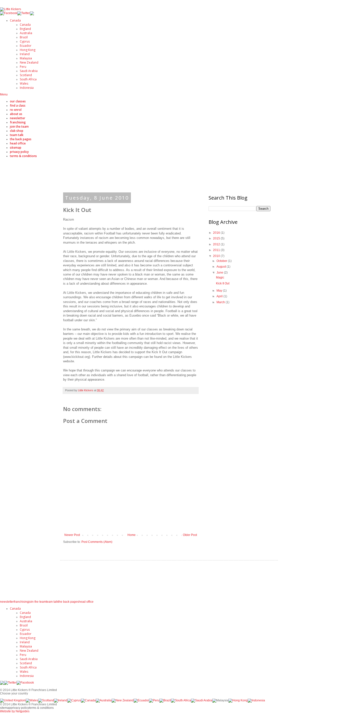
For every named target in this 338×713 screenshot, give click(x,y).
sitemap (15, 147)
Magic (220, 277)
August (222, 266)
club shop (16, 131)
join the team (19, 126)
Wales (24, 83)
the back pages (20, 139)
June (220, 272)
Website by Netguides (14, 711)
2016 (217, 232)
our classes (18, 101)
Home (131, 535)
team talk (17, 135)
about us (16, 114)
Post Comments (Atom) (96, 542)
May (220, 290)
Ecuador (25, 46)
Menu (4, 94)
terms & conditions (23, 156)
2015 (217, 238)
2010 (217, 256)
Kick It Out (222, 283)
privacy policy (19, 152)
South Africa (28, 79)
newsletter (17, 118)
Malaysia (26, 58)
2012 (217, 244)
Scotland (26, 75)
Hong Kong (27, 50)
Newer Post (72, 535)
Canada (15, 20)
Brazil (24, 37)
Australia (26, 33)
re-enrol (16, 110)
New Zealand (29, 62)
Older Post (190, 535)
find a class (17, 105)
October (222, 261)
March (221, 302)
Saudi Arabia (29, 71)
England (25, 29)
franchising (18, 122)
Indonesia (27, 88)
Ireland (25, 54)
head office (18, 143)
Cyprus (25, 41)
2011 (217, 250)
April (220, 296)
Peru (23, 67)
